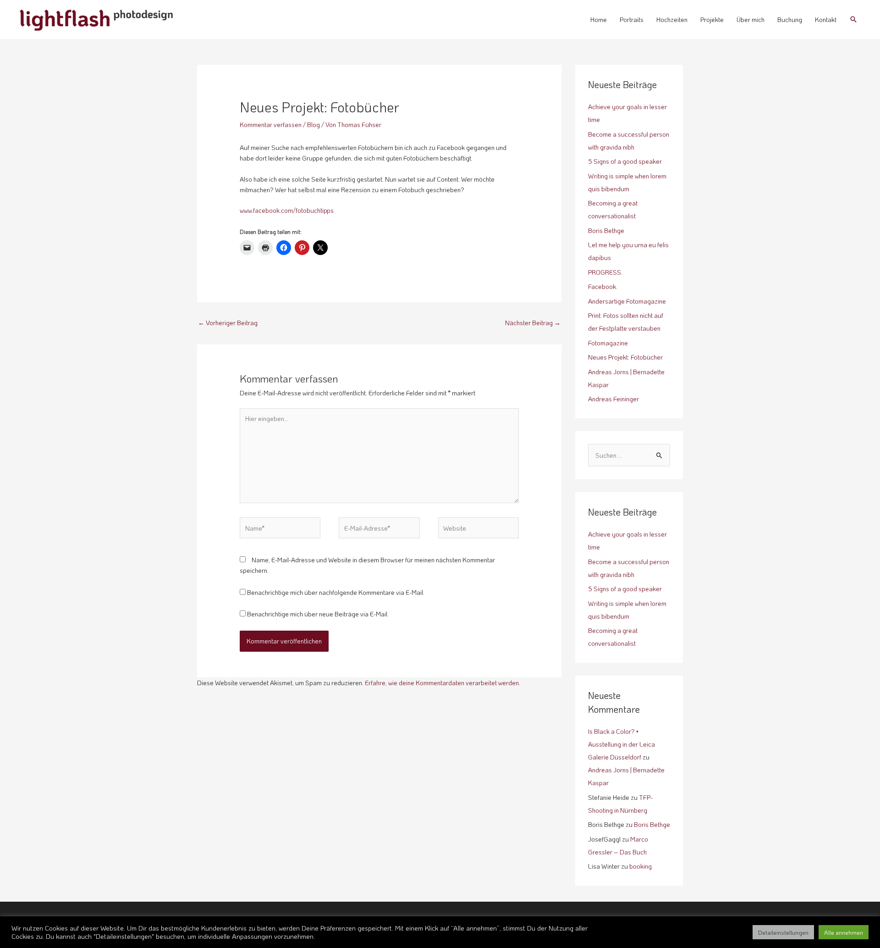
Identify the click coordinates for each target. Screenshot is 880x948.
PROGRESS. (605, 272)
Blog (313, 124)
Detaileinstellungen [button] (783, 932)
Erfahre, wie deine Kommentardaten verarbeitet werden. (442, 682)
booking (640, 866)
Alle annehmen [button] (843, 932)
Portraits (632, 19)
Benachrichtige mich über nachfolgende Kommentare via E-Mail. (335, 592)
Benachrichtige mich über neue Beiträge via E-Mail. (318, 614)
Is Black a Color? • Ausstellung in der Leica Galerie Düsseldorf (621, 744)
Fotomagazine (608, 342)
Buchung (789, 19)
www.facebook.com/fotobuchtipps (287, 210)
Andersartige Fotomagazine (627, 301)
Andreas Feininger (613, 398)
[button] (853, 19)
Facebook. (602, 286)
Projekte (712, 19)
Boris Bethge (606, 230)
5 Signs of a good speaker (625, 161)
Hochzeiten (672, 19)
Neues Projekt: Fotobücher (625, 357)
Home (598, 19)
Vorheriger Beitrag (228, 322)
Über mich (750, 19)
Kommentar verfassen (271, 124)
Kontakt (825, 19)
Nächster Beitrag (533, 322)
